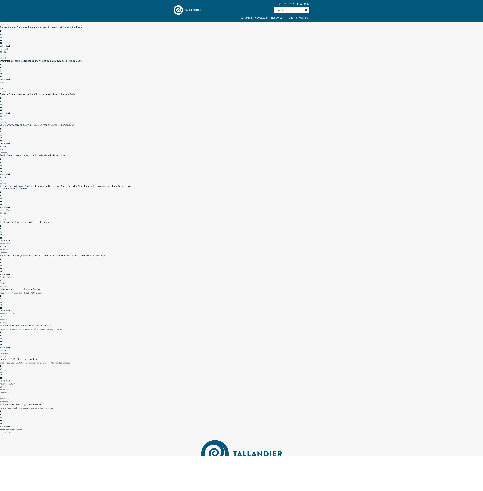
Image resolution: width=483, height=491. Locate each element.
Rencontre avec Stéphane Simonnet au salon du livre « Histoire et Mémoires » (41, 27)
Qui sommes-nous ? (286, 4)
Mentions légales (302, 480)
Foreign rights (213, 472)
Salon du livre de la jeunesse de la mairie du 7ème (26, 325)
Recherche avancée (215, 475)
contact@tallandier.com (183, 476)
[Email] (1, 43)
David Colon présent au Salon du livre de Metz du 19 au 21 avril (33, 155)
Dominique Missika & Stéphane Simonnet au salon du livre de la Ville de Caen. (41, 60)
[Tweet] (1, 34)
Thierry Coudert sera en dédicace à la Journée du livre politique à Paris (37, 94)
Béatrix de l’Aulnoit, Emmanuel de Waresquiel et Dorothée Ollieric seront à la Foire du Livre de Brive (53, 255)
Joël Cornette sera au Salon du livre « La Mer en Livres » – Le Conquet (37, 124)
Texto (290, 18)
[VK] (1, 40)
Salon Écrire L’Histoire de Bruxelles (18, 358)
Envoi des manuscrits (216, 478)
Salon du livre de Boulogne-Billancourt (20, 404)
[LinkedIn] (1, 37)
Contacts (211, 466)
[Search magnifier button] (306, 10)
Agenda (210, 463)
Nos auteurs (212, 469)
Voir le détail (5, 46)
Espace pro (302, 18)
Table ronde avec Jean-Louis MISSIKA (20, 289)
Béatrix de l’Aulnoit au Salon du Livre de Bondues (26, 221)
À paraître (246, 18)
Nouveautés (261, 18)
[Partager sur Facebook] (0, 31)
